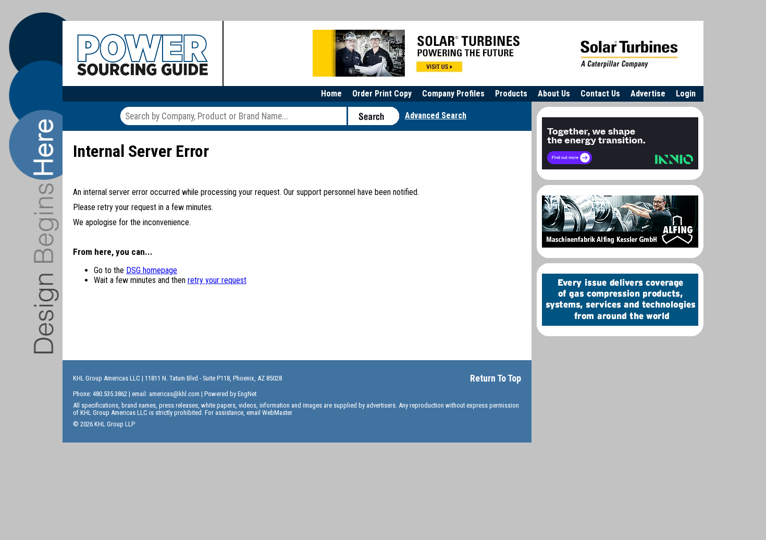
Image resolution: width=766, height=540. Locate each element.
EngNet (247, 394)
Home (331, 94)
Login (686, 94)
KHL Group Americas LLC (106, 378)
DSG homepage (151, 270)
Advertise (648, 94)
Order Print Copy (382, 94)
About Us (554, 94)
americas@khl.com (174, 394)
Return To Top (495, 378)
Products (511, 94)
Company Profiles (453, 94)
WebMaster (277, 412)
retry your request (217, 280)
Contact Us (600, 94)
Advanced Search (435, 115)
